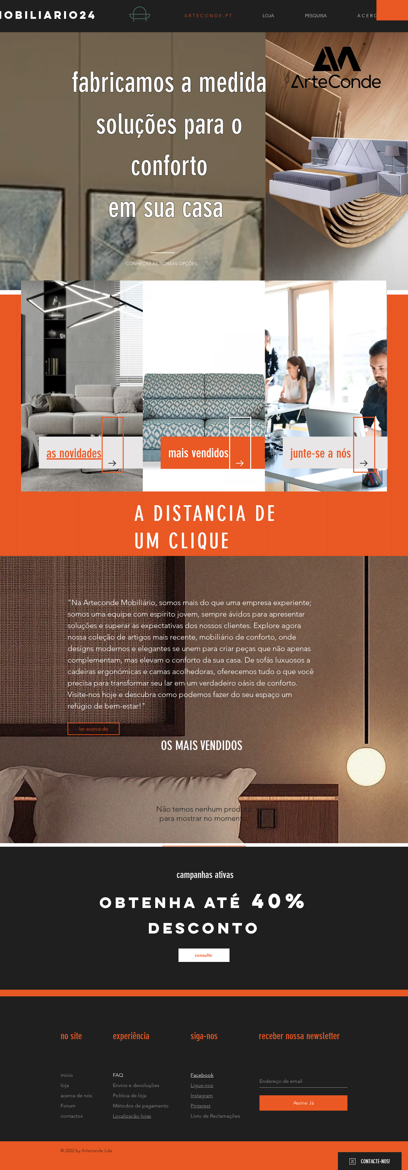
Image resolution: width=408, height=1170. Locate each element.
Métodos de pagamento (141, 1106)
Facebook (202, 1075)
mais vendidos (198, 453)
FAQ (118, 1075)
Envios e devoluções (136, 1085)
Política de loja (130, 1095)
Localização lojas (132, 1116)
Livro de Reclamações (215, 1116)
